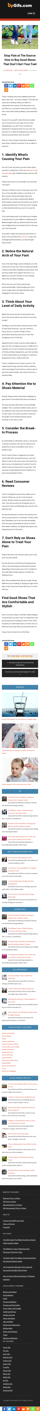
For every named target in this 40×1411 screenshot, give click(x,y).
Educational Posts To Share (12, 1205)
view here (25, 237)
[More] (6, 90)
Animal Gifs (7, 1387)
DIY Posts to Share (9, 1202)
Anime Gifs (6, 1377)
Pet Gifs (6, 1351)
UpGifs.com (8, 70)
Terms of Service (9, 1224)
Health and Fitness (8, 1049)
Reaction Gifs (7, 1357)
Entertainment (6, 1036)
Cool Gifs (6, 1367)
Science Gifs (7, 1361)
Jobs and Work (7, 1058)
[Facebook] (6, 86)
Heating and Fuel (7, 1052)
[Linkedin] (15, 86)
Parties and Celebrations (10, 1060)
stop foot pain (26, 656)
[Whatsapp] (32, 86)
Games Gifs (7, 1364)
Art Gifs (5, 1380)
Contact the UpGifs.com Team (13, 1221)
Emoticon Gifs (8, 1390)
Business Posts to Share (11, 1198)
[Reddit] (23, 86)
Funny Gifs (6, 1347)
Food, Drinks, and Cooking (10, 1047)
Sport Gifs (6, 1354)
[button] (31, 13)
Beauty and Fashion (21, 70)
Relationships (6, 1063)
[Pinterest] (19, 86)
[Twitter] (10, 86)
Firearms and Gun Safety (10, 1044)
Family (4, 1039)
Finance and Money (8, 1041)
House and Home (7, 1055)
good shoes (15, 656)
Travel (4, 1068)
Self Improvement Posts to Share (14, 1208)
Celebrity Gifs (7, 1384)
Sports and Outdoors (9, 1066)
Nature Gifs (7, 1371)
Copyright (6, 1227)
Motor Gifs (6, 1374)
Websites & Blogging (9, 1071)
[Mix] (28, 86)
